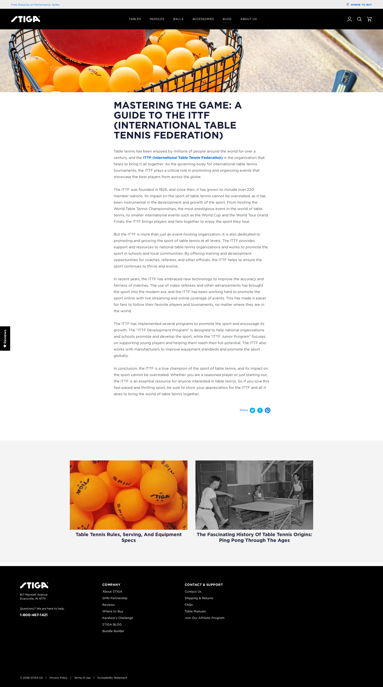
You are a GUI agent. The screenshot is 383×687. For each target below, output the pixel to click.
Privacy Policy (58, 677)
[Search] (359, 19)
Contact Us (193, 591)
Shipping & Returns (199, 598)
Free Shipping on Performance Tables (35, 4)
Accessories (203, 19)
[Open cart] (369, 19)
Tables (135, 19)
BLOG (227, 19)
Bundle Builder (113, 631)
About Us (248, 19)
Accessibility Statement (112, 677)
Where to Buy (361, 4)
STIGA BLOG (112, 624)
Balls (178, 19)
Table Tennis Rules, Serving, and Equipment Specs (129, 537)
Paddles (157, 19)
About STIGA (112, 591)
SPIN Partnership (114, 598)
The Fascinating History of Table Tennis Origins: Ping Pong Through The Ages (254, 537)
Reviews (108, 605)
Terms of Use (82, 677)
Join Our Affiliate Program (204, 618)
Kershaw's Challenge (117, 618)
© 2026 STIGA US (31, 677)
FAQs (189, 605)
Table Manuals (195, 611)
